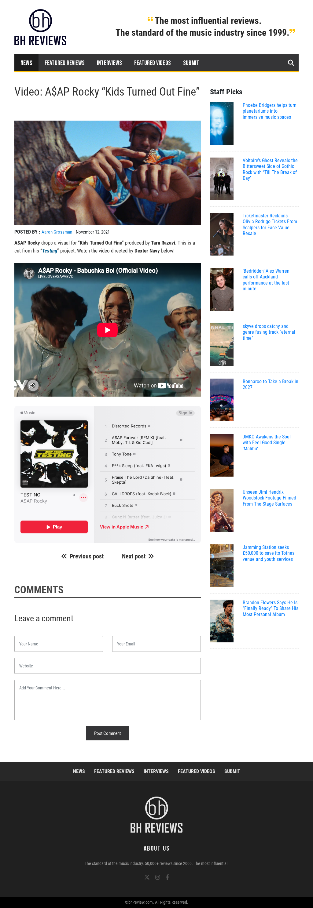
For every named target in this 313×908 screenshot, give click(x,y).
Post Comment (107, 733)
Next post (133, 556)
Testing (49, 251)
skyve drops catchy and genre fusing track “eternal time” (269, 332)
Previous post (87, 556)
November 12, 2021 (93, 232)
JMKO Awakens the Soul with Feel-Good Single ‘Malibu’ (267, 442)
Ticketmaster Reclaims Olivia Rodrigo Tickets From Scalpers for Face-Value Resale (270, 224)
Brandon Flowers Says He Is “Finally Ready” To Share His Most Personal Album (270, 608)
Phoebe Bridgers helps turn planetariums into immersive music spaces (269, 111)
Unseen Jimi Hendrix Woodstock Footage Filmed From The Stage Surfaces (269, 498)
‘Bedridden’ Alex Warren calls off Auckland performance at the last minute (266, 280)
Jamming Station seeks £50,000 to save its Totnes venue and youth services (268, 553)
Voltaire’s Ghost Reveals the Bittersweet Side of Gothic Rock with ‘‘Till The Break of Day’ (270, 169)
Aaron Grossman (57, 232)
